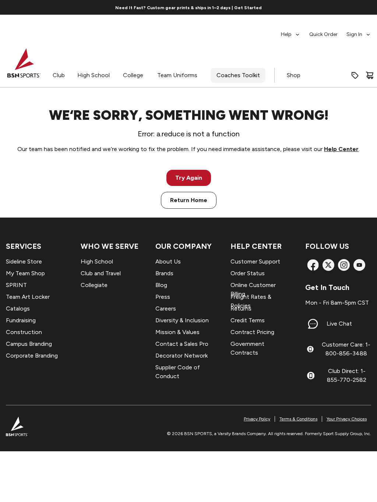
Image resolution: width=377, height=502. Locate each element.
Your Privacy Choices (347, 419)
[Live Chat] (313, 323)
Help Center (341, 149)
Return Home (188, 200)
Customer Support (255, 261)
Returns (240, 308)
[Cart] (369, 75)
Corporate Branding (32, 355)
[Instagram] (344, 265)
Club (59, 75)
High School (93, 75)
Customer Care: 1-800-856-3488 (346, 349)
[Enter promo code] (355, 75)
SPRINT (16, 285)
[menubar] (326, 31)
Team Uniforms (177, 75)
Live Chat (339, 323)
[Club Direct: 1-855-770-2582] (310, 375)
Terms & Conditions (298, 419)
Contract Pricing (252, 332)
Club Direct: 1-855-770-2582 (346, 375)
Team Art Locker (28, 296)
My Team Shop (25, 273)
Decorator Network (181, 355)
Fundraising (21, 320)
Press (162, 296)
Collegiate (94, 285)
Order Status (247, 273)
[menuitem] (290, 31)
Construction (24, 332)
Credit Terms (247, 320)
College (133, 75)
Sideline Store (24, 261)
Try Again (188, 177)
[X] (328, 265)
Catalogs (18, 308)
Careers (165, 308)
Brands (164, 273)
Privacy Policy (257, 419)
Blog (161, 285)
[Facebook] (313, 265)
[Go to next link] (325, 7)
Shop (293, 75)
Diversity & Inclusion (182, 320)
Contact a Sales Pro (181, 343)
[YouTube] (359, 265)
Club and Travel (101, 273)
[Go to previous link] (51, 7)
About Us (168, 261)
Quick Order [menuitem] (323, 34)
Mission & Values (177, 332)
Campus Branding (29, 343)
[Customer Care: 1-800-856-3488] (310, 349)
